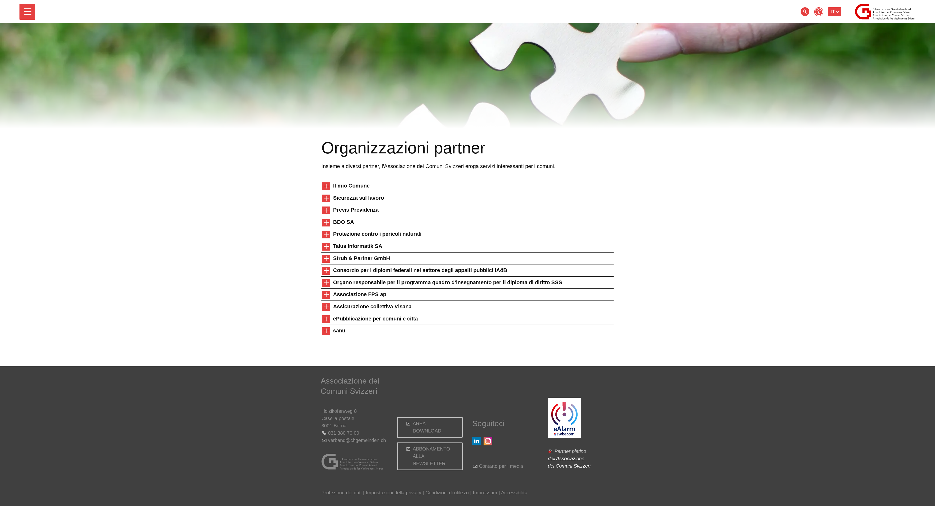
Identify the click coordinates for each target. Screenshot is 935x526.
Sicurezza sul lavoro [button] (358, 198)
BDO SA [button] (343, 222)
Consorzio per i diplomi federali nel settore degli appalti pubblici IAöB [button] (420, 270)
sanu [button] (339, 331)
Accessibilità (514, 492)
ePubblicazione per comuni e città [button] (375, 319)
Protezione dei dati (341, 492)
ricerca (805, 11)
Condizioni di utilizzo (447, 492)
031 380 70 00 (343, 433)
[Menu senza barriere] (818, 11)
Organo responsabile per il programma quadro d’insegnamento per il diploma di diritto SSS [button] (447, 282)
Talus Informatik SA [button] (357, 246)
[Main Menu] (27, 12)
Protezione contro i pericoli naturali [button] (377, 234)
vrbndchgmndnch (357, 440)
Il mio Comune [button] (351, 186)
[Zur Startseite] (885, 11)
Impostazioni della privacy (393, 492)
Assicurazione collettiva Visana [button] (372, 306)
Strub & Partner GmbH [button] (361, 258)
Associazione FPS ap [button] (359, 294)
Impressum (485, 492)
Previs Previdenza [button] (356, 210)
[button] (27, 12)
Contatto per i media (501, 466)
